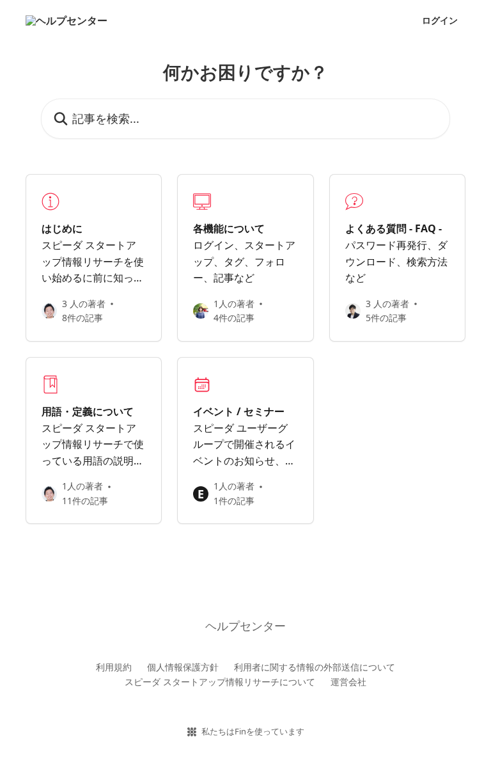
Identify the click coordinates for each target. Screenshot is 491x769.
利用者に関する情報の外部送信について (314, 667)
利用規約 (114, 667)
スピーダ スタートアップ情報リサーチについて (220, 682)
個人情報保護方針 (183, 667)
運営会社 (348, 682)
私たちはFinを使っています (252, 731)
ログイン (440, 20)
